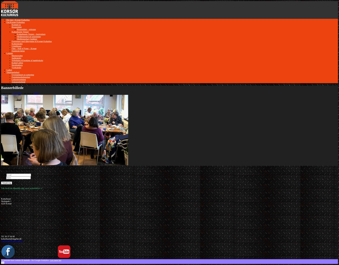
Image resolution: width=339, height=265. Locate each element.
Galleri (9, 70)
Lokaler (9, 53)
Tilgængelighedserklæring (12, 241)
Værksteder (16, 67)
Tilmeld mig (6, 183)
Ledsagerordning (19, 79)
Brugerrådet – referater (26, 29)
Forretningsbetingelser (21, 77)
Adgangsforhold (18, 82)
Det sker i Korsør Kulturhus (18, 20)
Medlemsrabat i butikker (27, 39)
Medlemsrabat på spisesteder (29, 36)
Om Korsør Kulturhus (15, 22)
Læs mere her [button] (55, 260)
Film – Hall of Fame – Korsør (24, 48)
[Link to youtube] (64, 257)
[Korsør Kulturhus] (9, 15)
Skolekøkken (17, 65)
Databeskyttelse (18, 51)
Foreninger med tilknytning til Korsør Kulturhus (32, 41)
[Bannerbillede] (64, 164)
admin (36, 93)
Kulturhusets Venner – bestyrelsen (31, 34)
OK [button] (2, 263)
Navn (3, 178)
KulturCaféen (17, 63)
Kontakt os (16, 25)
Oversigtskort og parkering (23, 75)
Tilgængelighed (12, 72)
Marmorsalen (17, 56)
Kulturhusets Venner (20, 32)
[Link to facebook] (8, 257)
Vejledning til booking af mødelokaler (27, 60)
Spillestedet (16, 58)
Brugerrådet (17, 27)
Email (3, 175)
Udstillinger (16, 46)
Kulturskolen (17, 44)
